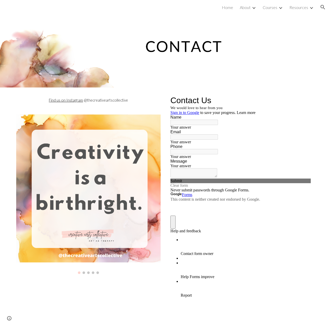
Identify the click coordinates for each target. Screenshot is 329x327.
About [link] (245, 7)
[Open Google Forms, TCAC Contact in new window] (303, 100)
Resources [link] (298, 7)
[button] (323, 7)
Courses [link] (270, 7)
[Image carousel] (88, 194)
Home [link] (227, 7)
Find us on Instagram (66, 100)
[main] (88, 100)
